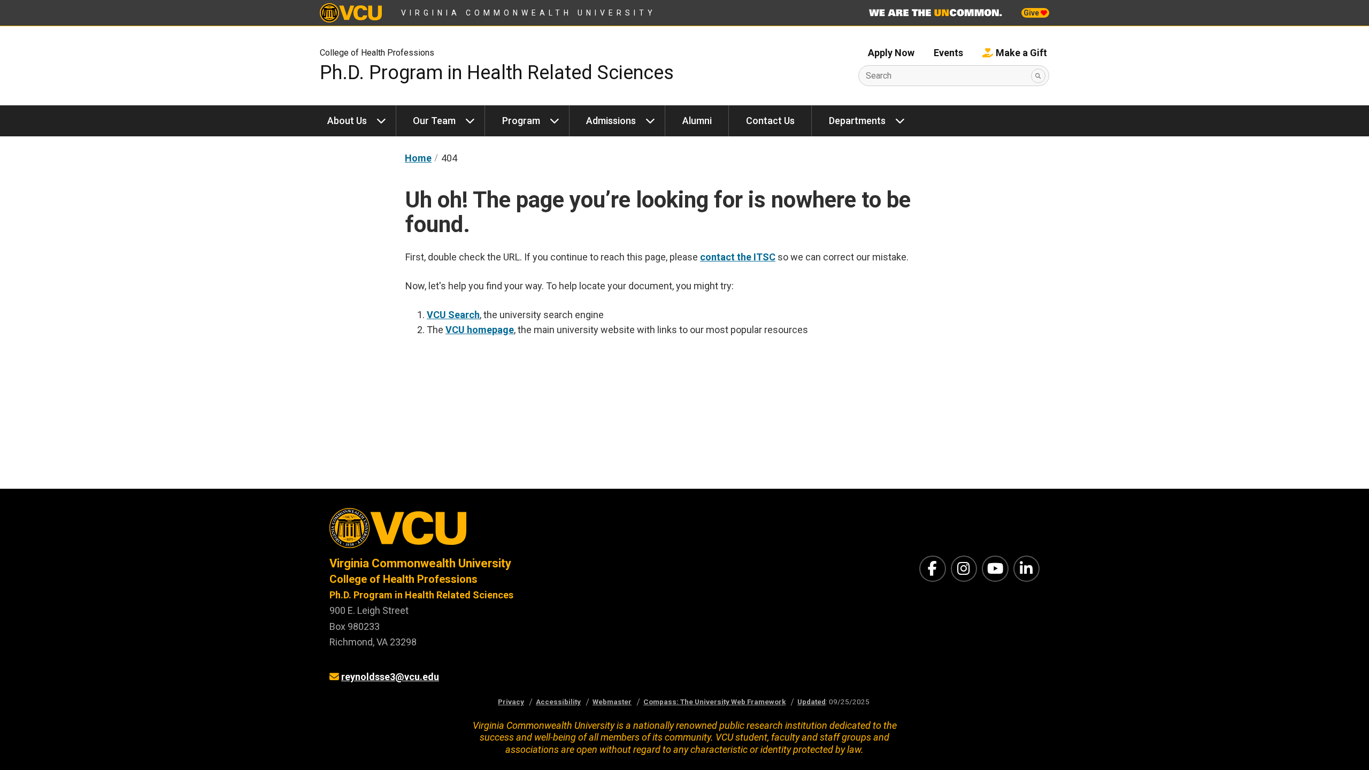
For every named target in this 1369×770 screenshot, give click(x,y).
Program (521, 120)
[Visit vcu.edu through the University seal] (497, 532)
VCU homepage (479, 329)
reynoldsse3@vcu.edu (390, 676)
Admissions (611, 120)
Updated (811, 701)
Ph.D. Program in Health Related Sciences (497, 72)
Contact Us (770, 120)
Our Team (434, 120)
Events (948, 52)
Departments (857, 120)
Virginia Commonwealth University (528, 13)
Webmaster (612, 701)
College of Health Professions (377, 53)
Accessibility (558, 701)
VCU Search (453, 314)
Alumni (697, 120)
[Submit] (1038, 75)
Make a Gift (1021, 52)
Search (878, 76)
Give (1032, 13)
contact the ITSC (737, 257)
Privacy (511, 701)
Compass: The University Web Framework (714, 701)
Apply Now (891, 52)
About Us (347, 120)
